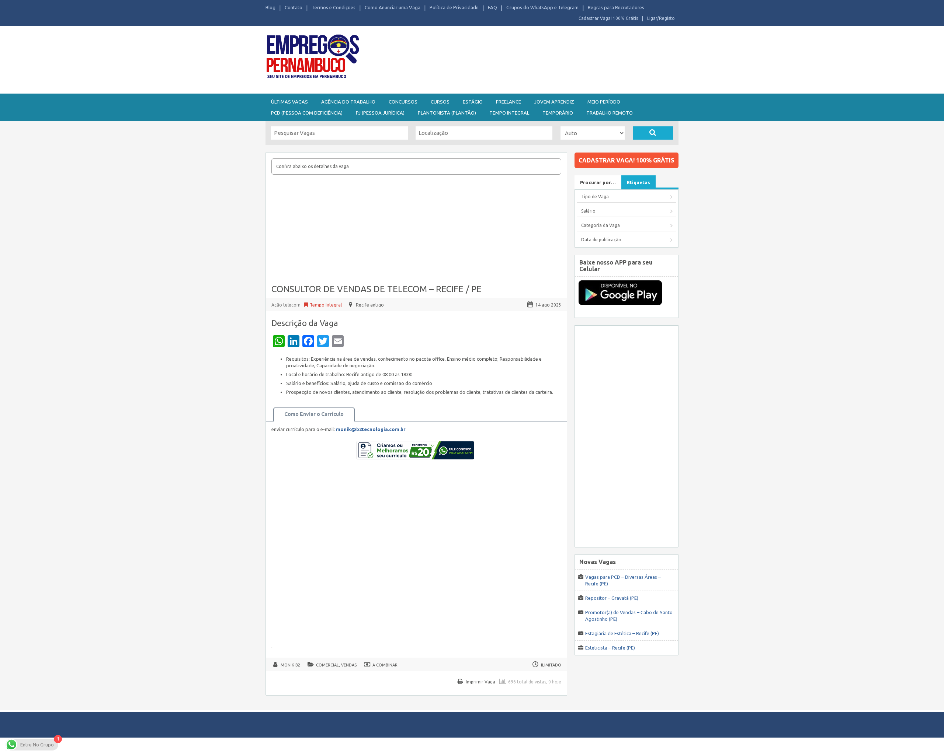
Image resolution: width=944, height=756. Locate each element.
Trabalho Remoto (609, 112)
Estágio (473, 101)
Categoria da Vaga (600, 225)
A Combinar (385, 665)
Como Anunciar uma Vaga (392, 7)
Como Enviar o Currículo (314, 414)
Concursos (403, 101)
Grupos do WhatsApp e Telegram (542, 7)
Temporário (557, 112)
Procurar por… (598, 182)
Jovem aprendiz (554, 101)
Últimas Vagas (289, 101)
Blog (270, 7)
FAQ (492, 7)
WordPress (543, 746)
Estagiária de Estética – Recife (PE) (622, 633)
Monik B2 (290, 665)
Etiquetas (638, 182)
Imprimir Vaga (480, 681)
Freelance (508, 101)
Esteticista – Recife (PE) (610, 647)
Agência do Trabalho (348, 101)
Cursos (440, 101)
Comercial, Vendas (336, 665)
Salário (588, 211)
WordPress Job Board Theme (464, 746)
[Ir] (653, 133)
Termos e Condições (333, 7)
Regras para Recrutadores (616, 7)
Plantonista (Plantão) (447, 112)
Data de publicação (601, 239)
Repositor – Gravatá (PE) (611, 598)
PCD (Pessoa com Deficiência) (307, 112)
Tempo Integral (509, 112)
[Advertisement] (512, 58)
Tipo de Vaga (595, 196)
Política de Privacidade (454, 7)
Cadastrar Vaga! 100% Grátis (608, 18)
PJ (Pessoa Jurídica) (380, 112)
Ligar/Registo (661, 18)
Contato (293, 7)
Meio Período (603, 101)
